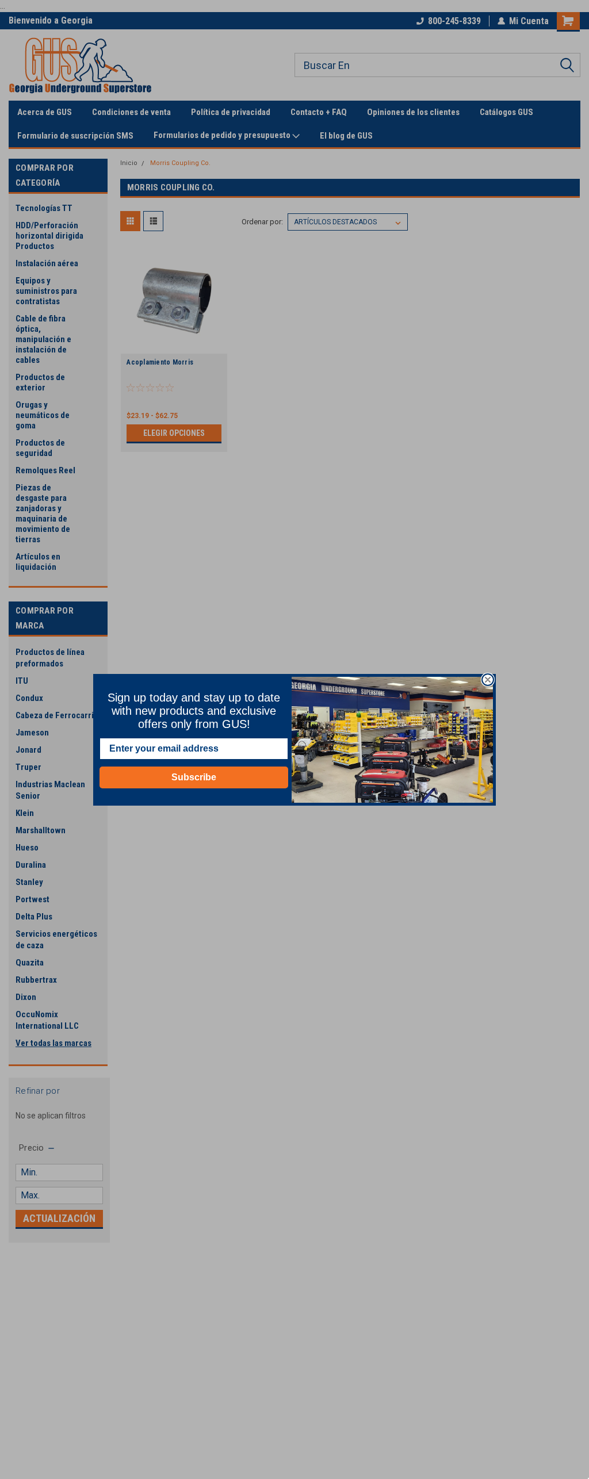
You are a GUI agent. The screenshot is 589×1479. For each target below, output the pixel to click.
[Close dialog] (488, 679)
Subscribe (193, 777)
